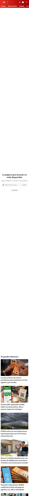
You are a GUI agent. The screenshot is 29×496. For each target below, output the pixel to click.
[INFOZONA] (5, 2)
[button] (20, 2)
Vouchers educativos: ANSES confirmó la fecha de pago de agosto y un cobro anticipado (12, 487)
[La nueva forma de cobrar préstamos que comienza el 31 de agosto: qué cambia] (14, 367)
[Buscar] (13, 185)
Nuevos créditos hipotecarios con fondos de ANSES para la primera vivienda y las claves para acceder (14, 460)
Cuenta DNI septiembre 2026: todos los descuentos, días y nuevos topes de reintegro (13, 407)
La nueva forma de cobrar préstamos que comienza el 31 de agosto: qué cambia (14, 380)
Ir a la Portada (14, 190)
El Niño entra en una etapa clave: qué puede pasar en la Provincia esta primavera (14, 433)
